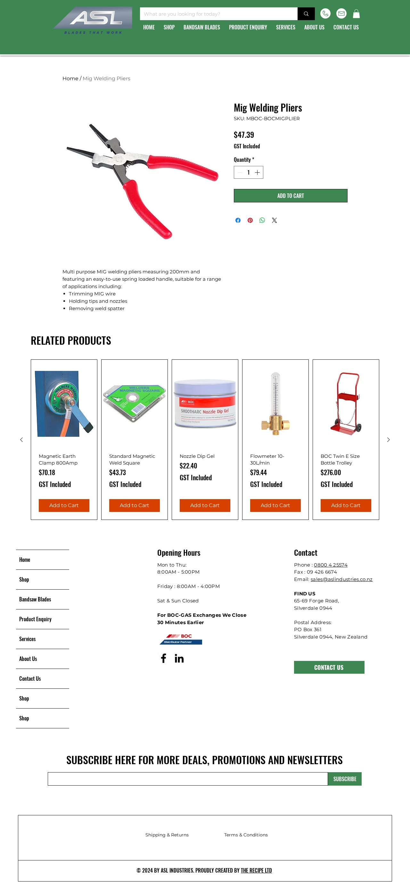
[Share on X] (274, 220)
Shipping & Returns (167, 835)
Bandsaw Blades (35, 599)
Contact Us (30, 678)
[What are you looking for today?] (306, 13)
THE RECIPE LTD (256, 870)
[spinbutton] (248, 172)
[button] (356, 13)
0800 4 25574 (331, 565)
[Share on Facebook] (238, 220)
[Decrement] (239, 172)
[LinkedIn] (179, 658)
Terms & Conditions (246, 835)
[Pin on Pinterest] (250, 220)
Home (70, 78)
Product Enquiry (35, 619)
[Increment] (257, 172)
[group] (205, 439)
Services (27, 639)
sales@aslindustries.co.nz (342, 579)
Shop (24, 579)
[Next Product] (388, 439)
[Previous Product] (21, 439)
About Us (28, 659)
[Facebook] (163, 658)
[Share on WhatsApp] (262, 220)
